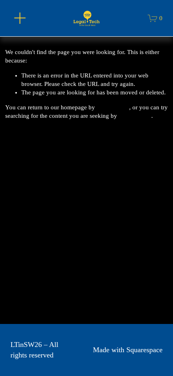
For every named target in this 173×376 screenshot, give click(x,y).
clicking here (113, 107)
